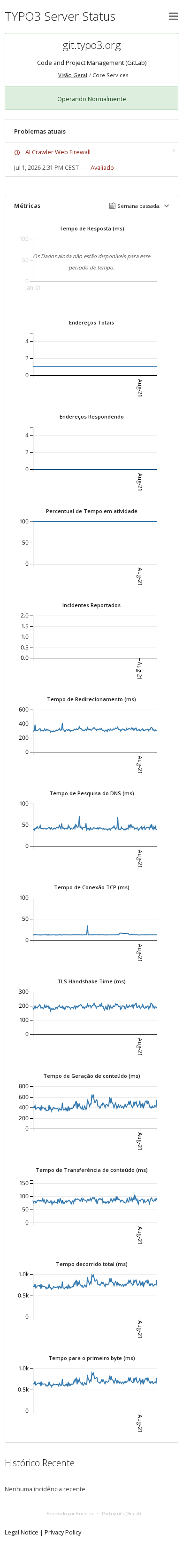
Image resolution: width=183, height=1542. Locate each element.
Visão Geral (72, 75)
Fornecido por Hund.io (69, 1513)
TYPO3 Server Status (60, 16)
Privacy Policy (63, 1532)
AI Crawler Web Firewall (58, 152)
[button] (173, 16)
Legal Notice (21, 1532)
